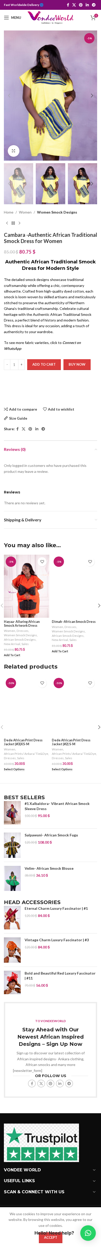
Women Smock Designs (57, 212)
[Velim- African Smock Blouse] (12, 878)
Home (8, 212)
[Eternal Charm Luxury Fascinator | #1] (12, 917)
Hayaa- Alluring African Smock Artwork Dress (22, 624)
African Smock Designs (20, 639)
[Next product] (19, 223)
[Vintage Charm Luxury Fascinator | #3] (12, 950)
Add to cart (44, 364)
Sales (25, 644)
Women (25, 212)
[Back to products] (13, 223)
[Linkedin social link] (87, 5)
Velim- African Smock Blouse (49, 868)
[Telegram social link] (93, 5)
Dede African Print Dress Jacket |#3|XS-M (23, 742)
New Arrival (12, 644)
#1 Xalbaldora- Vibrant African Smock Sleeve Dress (57, 806)
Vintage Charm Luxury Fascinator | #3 (57, 940)
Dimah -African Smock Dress (74, 622)
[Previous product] (7, 223)
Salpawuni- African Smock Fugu (51, 835)
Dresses (22, 631)
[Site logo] (50, 17)
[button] (9, 95)
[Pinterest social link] (80, 5)
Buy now (77, 364)
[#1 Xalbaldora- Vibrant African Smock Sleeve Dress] (12, 813)
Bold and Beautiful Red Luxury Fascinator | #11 (60, 976)
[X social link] (74, 5)
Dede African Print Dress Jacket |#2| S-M (71, 742)
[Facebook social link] (68, 5)
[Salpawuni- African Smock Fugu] (12, 845)
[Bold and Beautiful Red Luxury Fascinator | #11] (12, 982)
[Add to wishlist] (42, 561)
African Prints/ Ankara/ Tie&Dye (26, 754)
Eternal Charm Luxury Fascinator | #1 (56, 908)
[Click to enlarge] (13, 151)
